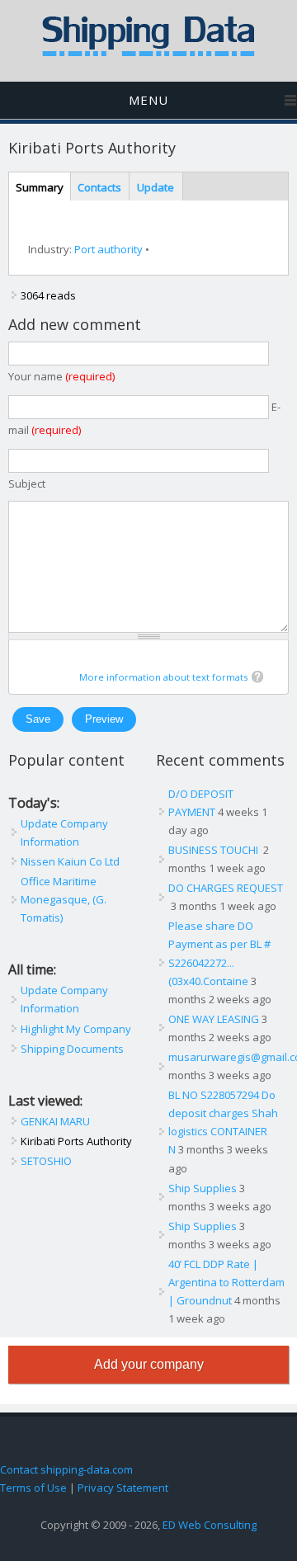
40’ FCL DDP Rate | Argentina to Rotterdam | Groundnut (226, 1282)
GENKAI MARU (55, 1121)
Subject (26, 483)
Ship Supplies (202, 1188)
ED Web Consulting (210, 1524)
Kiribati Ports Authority (76, 1141)
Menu (148, 100)
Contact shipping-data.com (66, 1469)
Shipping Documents (72, 1048)
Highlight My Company (76, 1028)
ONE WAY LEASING (213, 1019)
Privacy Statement (123, 1487)
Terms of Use (33, 1487)
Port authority (108, 249)
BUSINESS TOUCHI (214, 849)
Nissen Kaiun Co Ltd (70, 861)
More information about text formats (163, 677)
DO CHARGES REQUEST (225, 887)
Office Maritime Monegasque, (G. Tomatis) (63, 899)
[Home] (148, 52)
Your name (61, 376)
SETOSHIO (46, 1160)
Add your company (149, 1364)
